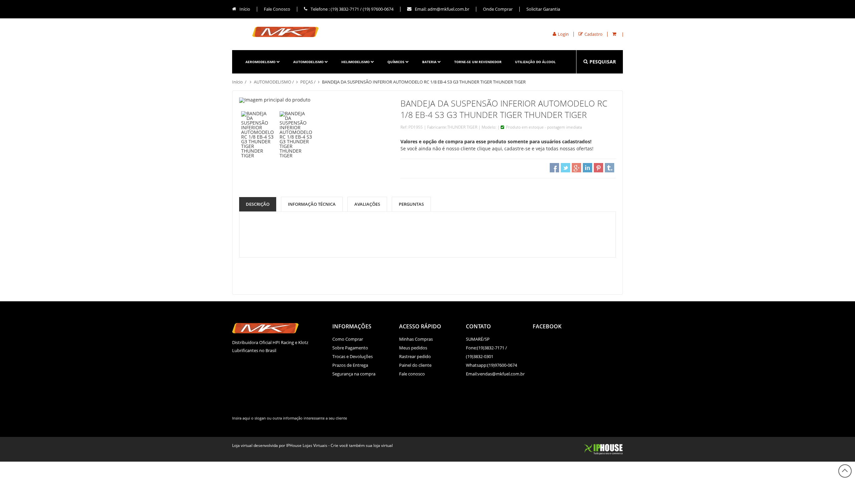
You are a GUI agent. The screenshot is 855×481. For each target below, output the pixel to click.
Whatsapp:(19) (480, 365)
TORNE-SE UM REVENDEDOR (478, 61)
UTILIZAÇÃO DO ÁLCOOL (535, 61)
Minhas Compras (416, 339)
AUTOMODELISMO (308, 61)
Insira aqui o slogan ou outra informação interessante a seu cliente (289, 418)
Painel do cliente (415, 365)
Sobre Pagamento (350, 348)
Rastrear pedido (415, 356)
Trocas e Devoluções (352, 356)
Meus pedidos (413, 348)
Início (244, 9)
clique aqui (489, 148)
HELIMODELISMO (355, 61)
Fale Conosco (277, 9)
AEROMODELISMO (260, 61)
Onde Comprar (498, 9)
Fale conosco (412, 374)
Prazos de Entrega (350, 365)
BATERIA (429, 61)
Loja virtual (242, 445)
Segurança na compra (353, 374)
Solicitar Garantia (543, 9)
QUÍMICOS (395, 61)
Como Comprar (347, 339)
